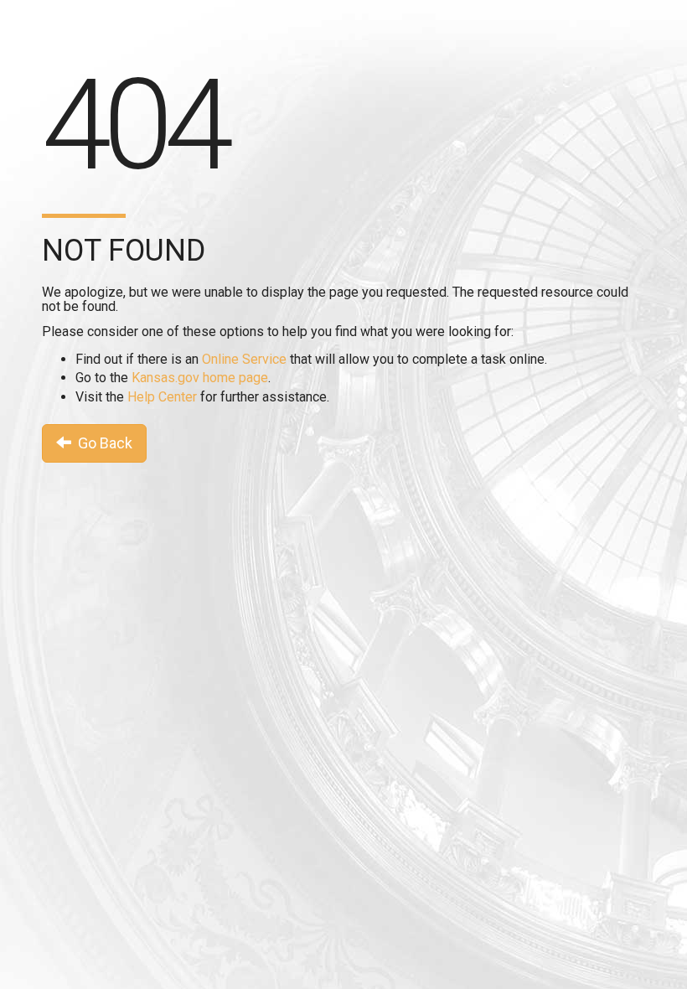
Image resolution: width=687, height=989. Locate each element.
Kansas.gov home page (200, 378)
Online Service (244, 359)
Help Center (162, 397)
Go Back (101, 443)
